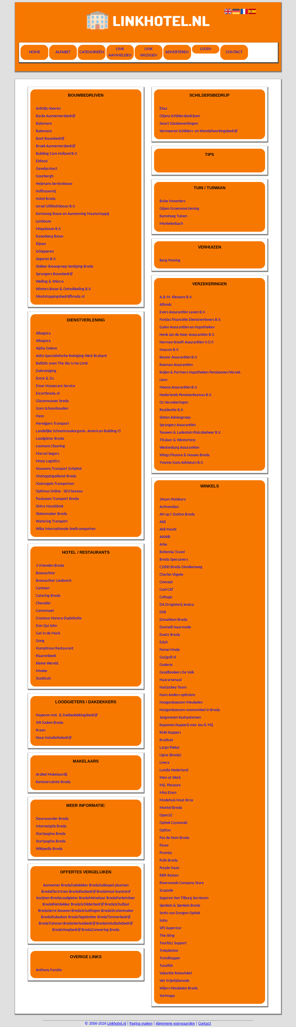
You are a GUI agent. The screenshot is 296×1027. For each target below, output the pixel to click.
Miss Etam (168, 793)
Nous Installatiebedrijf (53, 738)
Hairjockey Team (173, 687)
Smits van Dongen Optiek (180, 913)
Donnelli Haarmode (175, 627)
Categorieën (91, 52)
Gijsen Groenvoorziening (179, 209)
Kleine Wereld (47, 663)
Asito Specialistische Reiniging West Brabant (71, 356)
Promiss (166, 853)
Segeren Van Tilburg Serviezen (184, 898)
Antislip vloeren (48, 108)
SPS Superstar (171, 928)
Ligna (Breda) (170, 755)
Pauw (164, 845)
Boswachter (45, 573)
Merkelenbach (171, 224)
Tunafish (166, 966)
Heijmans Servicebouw (54, 184)
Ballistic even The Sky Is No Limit (62, 363)
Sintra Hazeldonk (49, 506)
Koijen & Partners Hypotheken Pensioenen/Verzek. (200, 372)
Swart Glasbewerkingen (179, 124)
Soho (163, 921)
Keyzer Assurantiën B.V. (179, 357)
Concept (166, 582)
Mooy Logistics (48, 461)
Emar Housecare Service (55, 386)
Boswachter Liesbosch (53, 581)
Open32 (166, 815)
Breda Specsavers (174, 559)
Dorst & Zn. (45, 378)
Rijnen (41, 244)
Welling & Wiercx (50, 281)
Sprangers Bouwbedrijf (54, 274)
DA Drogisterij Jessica (177, 605)
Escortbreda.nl (48, 393)
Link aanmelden (120, 52)
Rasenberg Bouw (49, 236)
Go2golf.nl (168, 657)
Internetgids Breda (51, 826)
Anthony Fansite (49, 970)
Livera (164, 763)
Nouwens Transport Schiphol (59, 469)
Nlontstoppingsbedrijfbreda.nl (60, 297)
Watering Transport (52, 521)
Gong (40, 641)
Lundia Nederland (174, 770)
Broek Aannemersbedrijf (55, 146)
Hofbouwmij (46, 191)
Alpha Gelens (46, 348)
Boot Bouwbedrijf (50, 139)
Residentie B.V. (172, 410)
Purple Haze (169, 868)
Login (205, 49)
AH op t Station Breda (177, 514)
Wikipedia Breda (49, 849)
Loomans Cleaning (50, 446)
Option (165, 830)
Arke (163, 544)
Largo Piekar (170, 748)
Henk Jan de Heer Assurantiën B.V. (187, 335)
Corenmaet (45, 611)
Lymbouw (43, 221)
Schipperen (45, 251)
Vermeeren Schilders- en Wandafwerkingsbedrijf (198, 131)
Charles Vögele (171, 575)
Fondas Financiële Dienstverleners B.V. (190, 320)
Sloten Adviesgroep (175, 417)
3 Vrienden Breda (50, 566)
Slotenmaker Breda (51, 514)
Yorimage (167, 996)
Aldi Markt (168, 529)
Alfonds (165, 305)
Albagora (43, 333)
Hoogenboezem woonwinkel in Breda (190, 710)
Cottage (166, 597)
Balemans (44, 124)
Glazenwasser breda (52, 401)
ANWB (165, 537)
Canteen (42, 588)
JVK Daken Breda (49, 723)
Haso (40, 416)
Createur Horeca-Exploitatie (59, 618)
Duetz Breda (170, 635)
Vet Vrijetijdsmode (174, 981)
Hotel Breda (46, 199)
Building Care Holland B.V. (57, 154)
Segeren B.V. (46, 259)
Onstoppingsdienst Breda (56, 476)
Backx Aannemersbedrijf (55, 116)
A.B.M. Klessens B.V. (176, 297)
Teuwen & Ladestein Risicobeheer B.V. (190, 432)
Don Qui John (46, 626)
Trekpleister (169, 951)
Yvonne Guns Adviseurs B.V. (182, 463)
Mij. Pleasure (170, 785)
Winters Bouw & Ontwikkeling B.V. (64, 289)
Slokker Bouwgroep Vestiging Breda (64, 266)
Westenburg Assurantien (179, 448)
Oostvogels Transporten (55, 484)
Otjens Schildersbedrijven (180, 116)
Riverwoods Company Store (182, 883)
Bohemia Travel (172, 552)
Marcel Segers (47, 454)
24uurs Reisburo (173, 499)
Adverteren (177, 52)
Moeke (41, 671)
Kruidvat (166, 740)
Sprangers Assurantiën (178, 425)
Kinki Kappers (170, 732)
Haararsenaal (171, 680)
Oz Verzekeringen (174, 402)
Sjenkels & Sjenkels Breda (180, 905)
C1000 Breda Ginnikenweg (181, 567)
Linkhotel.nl (116, 1024)
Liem (163, 380)
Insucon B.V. (169, 350)
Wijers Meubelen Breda (179, 988)
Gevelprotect (46, 169)
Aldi (163, 522)
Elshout (42, 161)
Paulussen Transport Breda (57, 499)
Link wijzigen (148, 52)
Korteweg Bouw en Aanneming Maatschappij (72, 214)
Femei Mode (170, 650)
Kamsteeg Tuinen (173, 216)
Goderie (166, 665)
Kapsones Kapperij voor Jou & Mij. (187, 725)
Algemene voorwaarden (175, 1024)
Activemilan (169, 507)
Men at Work (170, 778)
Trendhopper (170, 958)
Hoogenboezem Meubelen (181, 702)
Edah (164, 642)
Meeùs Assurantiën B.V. (179, 387)
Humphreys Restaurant (54, 648)
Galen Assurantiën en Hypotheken (187, 327)
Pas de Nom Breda (174, 838)
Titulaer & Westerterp (177, 440)
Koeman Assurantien (176, 365)
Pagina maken (141, 1024)
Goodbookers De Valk (177, 672)
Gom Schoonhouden (52, 408)
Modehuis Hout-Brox (176, 800)
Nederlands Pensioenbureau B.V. (186, 395)
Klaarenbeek (46, 656)
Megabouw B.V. (49, 229)
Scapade (166, 890)
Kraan (40, 730)
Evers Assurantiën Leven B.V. (183, 312)
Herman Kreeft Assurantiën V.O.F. (187, 342)
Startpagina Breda (51, 834)
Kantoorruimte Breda (53, 782)
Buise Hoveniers (172, 201)
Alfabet (63, 52)
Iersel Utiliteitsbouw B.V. (56, 206)
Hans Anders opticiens (177, 695)
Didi (163, 612)
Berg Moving (170, 260)
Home (34, 52)
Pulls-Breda (169, 860)
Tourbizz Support (173, 943)
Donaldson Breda (173, 620)
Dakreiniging (46, 371)
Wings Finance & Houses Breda (185, 455)
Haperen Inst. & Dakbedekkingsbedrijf (66, 715)
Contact (234, 52)
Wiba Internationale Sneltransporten (65, 529)
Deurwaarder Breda (52, 819)
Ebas (163, 108)
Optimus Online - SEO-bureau (59, 491)
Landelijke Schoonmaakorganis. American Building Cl (78, 431)
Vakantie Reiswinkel (176, 973)
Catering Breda (48, 596)
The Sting (167, 936)
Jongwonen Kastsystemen (180, 717)
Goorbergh (44, 176)
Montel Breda (171, 808)
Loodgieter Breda (50, 439)
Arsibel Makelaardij (51, 774)
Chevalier (43, 603)
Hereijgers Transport (52, 424)
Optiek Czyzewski (173, 823)
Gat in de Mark (48, 633)
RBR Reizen (169, 875)
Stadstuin (43, 678)
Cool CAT (166, 590)
